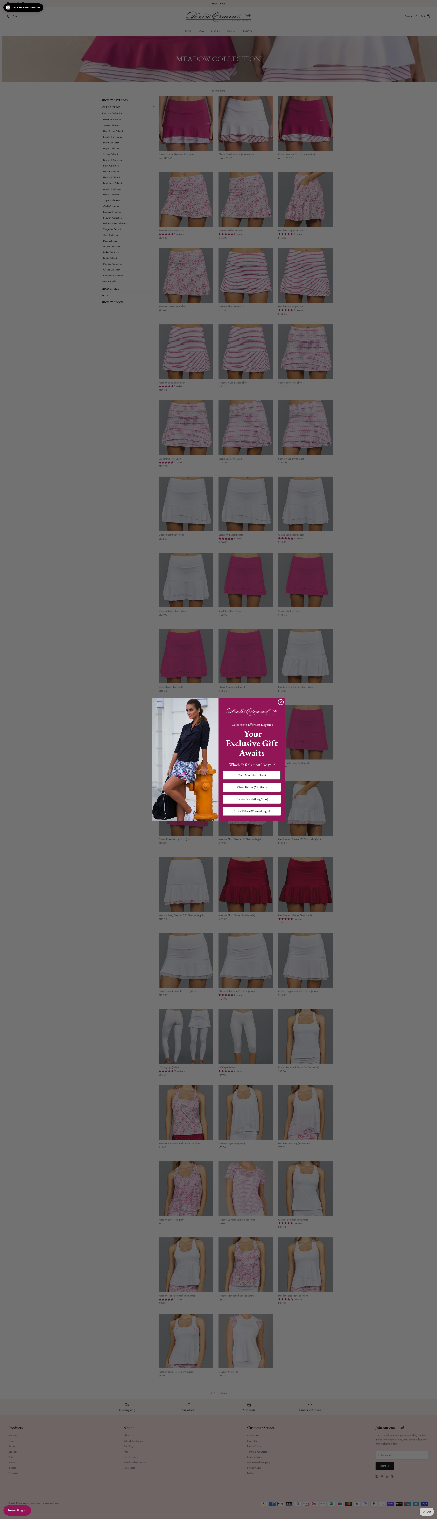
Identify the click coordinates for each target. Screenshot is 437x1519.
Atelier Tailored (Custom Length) (252, 811)
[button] (23, 7)
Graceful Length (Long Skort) (252, 799)
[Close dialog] (280, 702)
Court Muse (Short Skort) (252, 775)
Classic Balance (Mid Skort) (252, 787)
